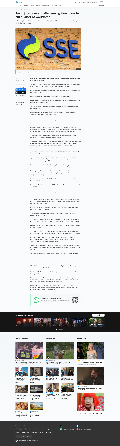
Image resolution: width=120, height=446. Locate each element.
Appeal (49, 429)
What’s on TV (40, 429)
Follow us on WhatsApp (68, 429)
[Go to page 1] (56, 329)
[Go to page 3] (59, 329)
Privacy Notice (33, 432)
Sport (32, 5)
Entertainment (45, 5)
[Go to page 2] (58, 329)
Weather (77, 2)
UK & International (56, 5)
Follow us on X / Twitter (68, 426)
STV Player (18, 429)
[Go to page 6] (62, 329)
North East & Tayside (25, 9)
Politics (38, 5)
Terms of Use (25, 432)
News (16, 9)
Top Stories (18, 5)
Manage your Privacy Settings (24, 436)
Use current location (92, 2)
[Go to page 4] (60, 329)
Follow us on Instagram (85, 429)
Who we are (18, 432)
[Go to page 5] (61, 329)
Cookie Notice (47, 432)
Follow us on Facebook (84, 426)
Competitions (29, 429)
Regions (26, 5)
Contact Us (40, 432)
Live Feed (101, 5)
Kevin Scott (18, 78)
